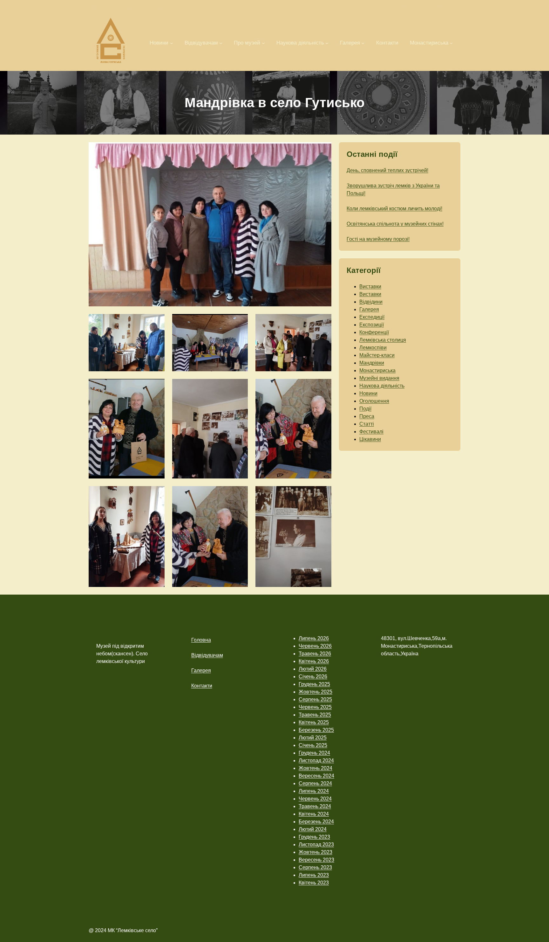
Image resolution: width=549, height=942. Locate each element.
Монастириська (377, 370)
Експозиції (371, 324)
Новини (368, 393)
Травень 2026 (315, 653)
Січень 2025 (313, 745)
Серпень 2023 (315, 867)
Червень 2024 (315, 798)
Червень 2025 (315, 707)
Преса (366, 416)
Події (365, 408)
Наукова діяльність (381, 385)
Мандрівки (371, 363)
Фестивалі (371, 431)
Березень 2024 (316, 821)
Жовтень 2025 (315, 691)
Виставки (370, 286)
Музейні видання (379, 378)
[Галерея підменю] (362, 42)
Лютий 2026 (313, 669)
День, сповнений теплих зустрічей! (387, 170)
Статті (366, 424)
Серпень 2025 (315, 699)
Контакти (201, 685)
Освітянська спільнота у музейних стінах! (395, 224)
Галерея (369, 309)
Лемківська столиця (382, 340)
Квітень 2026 (314, 661)
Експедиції (371, 317)
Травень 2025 (315, 714)
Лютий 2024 (313, 829)
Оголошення (374, 401)
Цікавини (370, 439)
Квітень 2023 (314, 882)
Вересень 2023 (316, 859)
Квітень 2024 (314, 814)
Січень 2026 (313, 676)
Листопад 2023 (316, 844)
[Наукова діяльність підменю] (327, 42)
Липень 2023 (314, 875)
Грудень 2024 (314, 753)
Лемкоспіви (373, 347)
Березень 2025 (316, 730)
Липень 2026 (314, 638)
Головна (201, 640)
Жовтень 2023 (315, 852)
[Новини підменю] (171, 42)
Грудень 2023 (314, 837)
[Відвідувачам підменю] (220, 42)
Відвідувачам (207, 655)
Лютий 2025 (313, 737)
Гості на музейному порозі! (378, 239)
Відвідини (371, 301)
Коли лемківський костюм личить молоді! (394, 208)
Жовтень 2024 (315, 768)
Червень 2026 (315, 646)
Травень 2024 (315, 806)
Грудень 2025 (314, 684)
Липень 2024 (314, 791)
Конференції (374, 332)
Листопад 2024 (316, 760)
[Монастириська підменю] (451, 42)
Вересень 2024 (316, 775)
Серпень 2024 (315, 783)
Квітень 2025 (314, 722)
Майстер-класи (377, 355)
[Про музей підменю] (263, 42)
